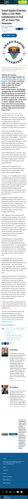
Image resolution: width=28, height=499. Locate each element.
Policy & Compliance (7, 476)
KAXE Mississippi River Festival (14, 335)
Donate (23, 2)
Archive (5, 473)
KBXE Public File (6, 483)
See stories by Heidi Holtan (17, 380)
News (7, 328)
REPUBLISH (13, 434)
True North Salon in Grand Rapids (13, 80)
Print (24, 28)
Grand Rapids (9, 338)
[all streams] (26, 497)
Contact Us (5, 470)
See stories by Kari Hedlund (17, 406)
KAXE (18, 338)
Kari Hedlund (4, 28)
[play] (2, 497)
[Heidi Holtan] (4, 352)
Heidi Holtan (10, 26)
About (4, 467)
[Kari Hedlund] (4, 389)
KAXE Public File (6, 479)
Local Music (9, 332)
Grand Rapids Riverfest (18, 328)
